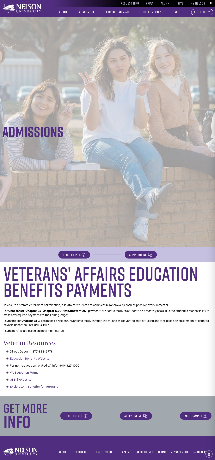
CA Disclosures (203, 452)
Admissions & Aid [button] (118, 12)
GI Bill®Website (21, 379)
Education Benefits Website (30, 358)
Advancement (179, 452)
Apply (150, 3)
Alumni (166, 3)
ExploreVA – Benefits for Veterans (34, 386)
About (62, 452)
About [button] (63, 12)
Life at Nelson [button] (151, 12)
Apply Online (138, 255)
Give (181, 3)
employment (104, 452)
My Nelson (198, 3)
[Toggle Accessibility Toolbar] (209, 454)
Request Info (130, 3)
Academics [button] (86, 12)
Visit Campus (193, 416)
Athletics (200, 12)
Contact (81, 452)
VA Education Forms (24, 372)
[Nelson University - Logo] (22, 8)
